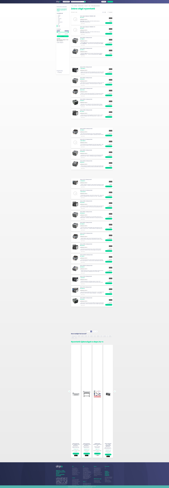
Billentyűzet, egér (97, 478)
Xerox (59, 19)
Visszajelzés (89, 1)
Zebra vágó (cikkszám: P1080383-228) (87, 16)
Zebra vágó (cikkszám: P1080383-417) (87, 26)
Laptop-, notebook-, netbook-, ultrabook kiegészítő (107, 473)
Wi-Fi (59, 23)
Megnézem (76, 453)
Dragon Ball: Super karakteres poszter (97, 481)
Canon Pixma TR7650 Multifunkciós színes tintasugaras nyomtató (76, 480)
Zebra (59, 25)
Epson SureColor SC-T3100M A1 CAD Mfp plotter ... (76, 444)
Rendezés (110, 12)
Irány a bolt (108, 23)
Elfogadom (99, 486)
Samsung (59, 18)
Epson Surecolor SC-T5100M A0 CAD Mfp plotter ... (86, 444)
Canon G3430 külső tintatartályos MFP (75, 483)
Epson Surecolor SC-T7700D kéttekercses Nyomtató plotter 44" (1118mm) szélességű (97, 469)
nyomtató (75, 451)
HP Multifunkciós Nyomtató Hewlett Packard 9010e (86, 469)
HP (58, 24)
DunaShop (60, 72)
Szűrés (62, 36)
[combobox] (77, 1)
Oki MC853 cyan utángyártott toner (75, 474)
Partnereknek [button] (110, 1)
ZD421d (73, 337)
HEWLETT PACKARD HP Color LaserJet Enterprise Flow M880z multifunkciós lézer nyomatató (87, 472)
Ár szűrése (59, 29)
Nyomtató (107, 466)
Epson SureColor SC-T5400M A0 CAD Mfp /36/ (98, 472)
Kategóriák (64, 1)
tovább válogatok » (60, 42)
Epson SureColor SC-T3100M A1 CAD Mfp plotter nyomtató (98, 474)
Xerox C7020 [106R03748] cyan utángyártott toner (87, 484)
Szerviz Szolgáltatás (108, 481)
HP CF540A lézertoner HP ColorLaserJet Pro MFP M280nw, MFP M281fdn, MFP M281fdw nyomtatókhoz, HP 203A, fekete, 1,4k (87, 476)
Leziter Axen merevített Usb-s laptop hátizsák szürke (108, 478)
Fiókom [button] (103, 1)
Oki (58, 17)
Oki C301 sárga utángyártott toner (75, 468)
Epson (59, 16)
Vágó (59, 26)
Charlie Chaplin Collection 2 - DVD (108, 480)
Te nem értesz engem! (97, 482)
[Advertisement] (63, 56)
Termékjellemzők (60, 13)
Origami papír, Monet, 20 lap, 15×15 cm (97, 444)
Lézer (59, 20)
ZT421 (76, 337)
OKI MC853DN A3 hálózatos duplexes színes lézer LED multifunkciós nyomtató (76, 471)
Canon (59, 15)
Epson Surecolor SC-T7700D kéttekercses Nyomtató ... (108, 445)
